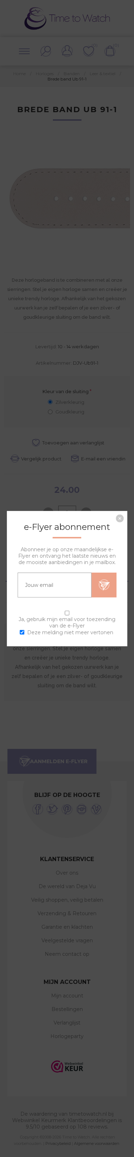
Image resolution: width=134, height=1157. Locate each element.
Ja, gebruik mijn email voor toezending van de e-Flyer (67, 622)
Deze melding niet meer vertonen (70, 632)
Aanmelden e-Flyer (103, 584)
